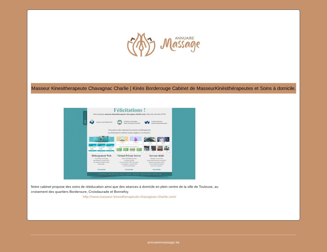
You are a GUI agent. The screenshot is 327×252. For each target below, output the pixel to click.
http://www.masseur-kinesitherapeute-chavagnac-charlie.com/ (129, 197)
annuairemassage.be (163, 242)
